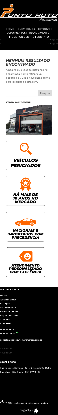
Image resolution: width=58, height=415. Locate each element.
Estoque (5, 303)
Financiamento (9, 311)
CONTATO (42, 36)
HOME (10, 28)
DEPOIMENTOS (16, 32)
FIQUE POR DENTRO (22, 36)
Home (4, 295)
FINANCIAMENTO (38, 32)
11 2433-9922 (7, 329)
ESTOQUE (44, 28)
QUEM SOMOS (26, 28)
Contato (5, 319)
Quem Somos (8, 299)
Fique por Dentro (10, 315)
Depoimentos (8, 307)
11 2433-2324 (8, 333)
